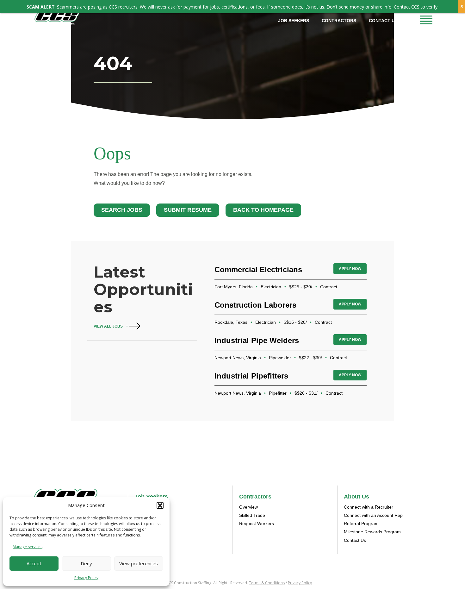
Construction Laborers (255, 305)
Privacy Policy (86, 577)
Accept (34, 563)
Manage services (27, 546)
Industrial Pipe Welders (256, 340)
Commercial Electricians (258, 269)
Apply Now (350, 268)
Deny (86, 563)
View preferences (138, 563)
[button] (160, 505)
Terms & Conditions (267, 583)
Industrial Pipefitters (251, 376)
